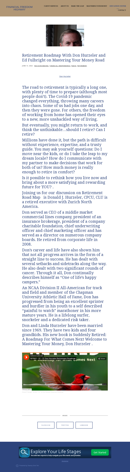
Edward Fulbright (27, 392)
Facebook (46, 425)
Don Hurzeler (65, 76)
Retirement (82, 66)
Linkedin (84, 425)
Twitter (65, 425)
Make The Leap (77, 6)
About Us (65, 6)
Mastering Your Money (97, 6)
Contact (122, 10)
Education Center (118, 6)
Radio (73, 66)
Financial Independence (60, 66)
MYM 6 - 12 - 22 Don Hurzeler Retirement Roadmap (48, 392)
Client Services (51, 6)
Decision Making (41, 66)
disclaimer (65, 461)
